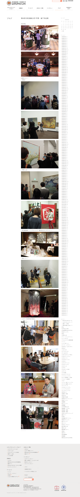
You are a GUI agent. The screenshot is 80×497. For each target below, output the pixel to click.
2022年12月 (64, 106)
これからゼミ (64, 349)
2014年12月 (64, 259)
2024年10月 (64, 72)
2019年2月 (64, 178)
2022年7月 (64, 114)
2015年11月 (64, 241)
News (63, 333)
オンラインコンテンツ (12, 466)
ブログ (63, 380)
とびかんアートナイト (66, 356)
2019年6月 (64, 171)
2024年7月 (64, 77)
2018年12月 (64, 181)
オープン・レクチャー (66, 344)
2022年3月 (64, 121)
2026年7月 (64, 38)
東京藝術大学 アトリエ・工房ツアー (67, 418)
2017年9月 (64, 206)
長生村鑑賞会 (64, 434)
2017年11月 (64, 202)
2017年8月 (64, 207)
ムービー (9, 471)
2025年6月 (64, 59)
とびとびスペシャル (66, 359)
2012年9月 (64, 303)
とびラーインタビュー (29, 458)
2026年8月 (64, 36)
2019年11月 (64, 163)
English (70, 0)
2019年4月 (64, 175)
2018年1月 (64, 199)
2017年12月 (64, 201)
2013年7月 (64, 287)
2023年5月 (64, 100)
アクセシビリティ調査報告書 (67, 340)
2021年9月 (64, 131)
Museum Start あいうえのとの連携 (15, 465)
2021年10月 (64, 129)
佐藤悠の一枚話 (65, 393)
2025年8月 (64, 56)
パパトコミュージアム (66, 375)
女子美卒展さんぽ (65, 406)
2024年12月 (64, 69)
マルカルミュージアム (66, 387)
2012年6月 (64, 308)
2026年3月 (64, 44)
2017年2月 (64, 217)
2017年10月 (64, 204)
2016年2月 (64, 236)
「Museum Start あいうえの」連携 (67, 320)
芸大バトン (64, 423)
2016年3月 (64, 235)
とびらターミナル (65, 364)
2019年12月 (64, 162)
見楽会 (63, 431)
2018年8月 (64, 188)
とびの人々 (64, 361)
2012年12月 (64, 298)
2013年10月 (64, 282)
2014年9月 (64, 264)
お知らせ (63, 348)
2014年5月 (64, 271)
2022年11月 (64, 108)
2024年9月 (64, 74)
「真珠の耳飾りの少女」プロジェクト (67, 325)
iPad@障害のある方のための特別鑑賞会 (67, 330)
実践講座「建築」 (65, 410)
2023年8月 (64, 95)
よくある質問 (10, 455)
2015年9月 (64, 245)
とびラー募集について (29, 450)
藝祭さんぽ (64, 427)
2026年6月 (64, 40)
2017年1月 (64, 219)
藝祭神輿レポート (65, 429)
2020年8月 (64, 150)
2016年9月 (64, 225)
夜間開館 (63, 405)
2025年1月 (64, 67)
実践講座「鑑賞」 (65, 411)
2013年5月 (64, 290)
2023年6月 (64, 98)
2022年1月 (64, 124)
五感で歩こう (64, 392)
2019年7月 (64, 170)
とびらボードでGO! (66, 369)
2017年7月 (64, 209)
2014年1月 (64, 277)
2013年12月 (64, 279)
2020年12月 (64, 144)
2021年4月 (64, 137)
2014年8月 (64, 266)
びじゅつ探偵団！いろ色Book (67, 377)
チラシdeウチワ (65, 353)
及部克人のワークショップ (67, 398)
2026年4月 (64, 43)
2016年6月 (64, 230)
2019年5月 (64, 173)
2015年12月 (64, 240)
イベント (63, 341)
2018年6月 (64, 191)
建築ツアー (64, 414)
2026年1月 (64, 48)
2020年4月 (64, 157)
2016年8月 (64, 227)
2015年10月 (64, 243)
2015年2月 (64, 256)
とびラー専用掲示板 (28, 477)
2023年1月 (64, 105)
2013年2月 (64, 295)
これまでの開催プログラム (13, 476)
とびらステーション (66, 362)
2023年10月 (64, 92)
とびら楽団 (64, 372)
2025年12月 (64, 49)
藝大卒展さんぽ (65, 426)
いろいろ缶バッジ (65, 343)
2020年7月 (64, 152)
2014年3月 (64, 274)
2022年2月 (64, 123)
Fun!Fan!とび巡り (65, 328)
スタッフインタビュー (29, 463)
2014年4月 (64, 272)
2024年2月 (64, 85)
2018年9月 (64, 186)
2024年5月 (64, 80)
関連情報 (63, 436)
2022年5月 (64, 118)
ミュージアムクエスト (66, 388)
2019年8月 (64, 168)
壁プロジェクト (65, 403)
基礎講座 (63, 401)
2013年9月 (64, 284)
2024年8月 (64, 75)
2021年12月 (64, 126)
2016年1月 (64, 238)
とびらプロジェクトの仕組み (13, 452)
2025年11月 (64, 51)
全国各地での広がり (28, 469)
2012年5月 (64, 310)
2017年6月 (64, 210)
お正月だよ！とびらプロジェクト (67, 346)
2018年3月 (64, 196)
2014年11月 (64, 261)
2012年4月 (64, 311)
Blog (63, 327)
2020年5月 (64, 155)
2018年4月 (64, 194)
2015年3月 (64, 254)
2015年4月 (64, 253)
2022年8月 (64, 113)
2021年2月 (64, 140)
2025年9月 (64, 54)
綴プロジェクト (65, 421)
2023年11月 (64, 90)
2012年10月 (64, 302)
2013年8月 (64, 285)
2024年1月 (64, 87)
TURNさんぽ (64, 335)
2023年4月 (64, 101)
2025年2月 (64, 66)
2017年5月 (64, 212)
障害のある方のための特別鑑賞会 (67, 437)
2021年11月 (64, 127)
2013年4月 (64, 292)
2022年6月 (64, 116)
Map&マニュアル (65, 331)
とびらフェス (64, 366)
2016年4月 (64, 233)
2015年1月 (64, 258)
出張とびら (64, 395)
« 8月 (63, 31)
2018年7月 (64, 189)
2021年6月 (64, 136)
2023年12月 (64, 88)
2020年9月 (64, 149)
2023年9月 (64, 93)
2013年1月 (64, 297)
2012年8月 (64, 305)
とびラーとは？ (11, 450)
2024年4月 (64, 82)
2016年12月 (64, 220)
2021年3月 (64, 139)
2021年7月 (64, 134)
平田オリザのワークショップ (67, 413)
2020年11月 (64, 145)
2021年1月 (64, 142)
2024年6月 (64, 79)
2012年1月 (64, 315)
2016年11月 (64, 222)
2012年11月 (64, 300)
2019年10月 (64, 165)
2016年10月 (64, 223)
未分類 (63, 416)
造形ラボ (63, 432)
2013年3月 (64, 293)
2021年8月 (64, 132)
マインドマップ (65, 385)
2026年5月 (64, 41)
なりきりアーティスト (66, 374)
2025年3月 (64, 64)
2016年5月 (64, 232)
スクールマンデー (65, 351)
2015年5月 (64, 251)
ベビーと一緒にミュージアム (67, 382)
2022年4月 (64, 119)
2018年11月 (64, 183)
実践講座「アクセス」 (66, 408)
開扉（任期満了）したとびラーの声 (31, 460)
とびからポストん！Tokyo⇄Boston (67, 354)
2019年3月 (64, 176)
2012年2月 (64, 313)
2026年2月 (64, 46)
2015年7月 (64, 248)
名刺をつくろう (65, 400)
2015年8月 (64, 246)
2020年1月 (64, 160)
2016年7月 (64, 228)
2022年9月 (64, 111)
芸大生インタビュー (66, 424)
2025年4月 (64, 62)
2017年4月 (64, 214)
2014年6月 (64, 269)
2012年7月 (64, 306)
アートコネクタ (65, 338)
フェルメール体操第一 (66, 379)
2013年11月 (64, 280)
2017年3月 (64, 215)
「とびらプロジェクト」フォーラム (67, 322)
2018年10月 (64, 184)
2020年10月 (64, 147)
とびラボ (63, 367)
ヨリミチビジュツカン (66, 390)
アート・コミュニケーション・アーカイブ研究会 (67, 336)
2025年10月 (64, 53)
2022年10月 (64, 110)
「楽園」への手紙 (65, 323)
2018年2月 (64, 197)
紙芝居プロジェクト (66, 419)
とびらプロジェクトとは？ (13, 449)
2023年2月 (64, 103)
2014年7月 (64, 267)
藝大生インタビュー (28, 462)
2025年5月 (64, 61)
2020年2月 (64, 158)
